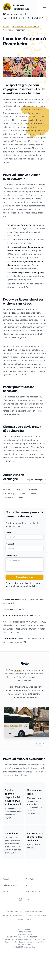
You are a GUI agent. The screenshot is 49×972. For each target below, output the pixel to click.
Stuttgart (19, 489)
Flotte (5, 891)
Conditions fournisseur (24, 919)
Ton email (10, 544)
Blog (27, 885)
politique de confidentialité (24, 586)
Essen (20, 497)
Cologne (33, 493)
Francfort (32, 489)
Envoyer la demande (24, 577)
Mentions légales (40, 915)
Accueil (6, 26)
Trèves (21, 493)
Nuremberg (8, 493)
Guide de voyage (10, 885)
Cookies (28, 915)
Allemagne (9, 30)
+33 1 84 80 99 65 (15, 18)
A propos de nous (33, 891)
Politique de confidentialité (12, 915)
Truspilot (30, 848)
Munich (6, 489)
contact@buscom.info (17, 14)
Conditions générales (14, 911)
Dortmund (8, 497)
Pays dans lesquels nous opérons (25, 26)
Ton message (11, 555)
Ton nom (9, 532)
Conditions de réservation (33, 911)
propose (18, 670)
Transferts (30, 879)
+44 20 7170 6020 (35, 18)
